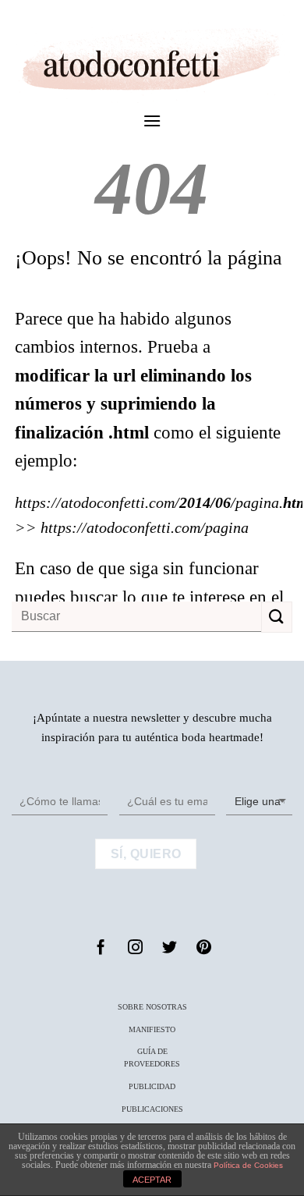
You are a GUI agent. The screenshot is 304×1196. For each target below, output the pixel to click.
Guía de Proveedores (152, 1057)
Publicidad (152, 1086)
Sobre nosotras (152, 1007)
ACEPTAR (152, 1179)
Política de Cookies (248, 1165)
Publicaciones (152, 1109)
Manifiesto (152, 1029)
